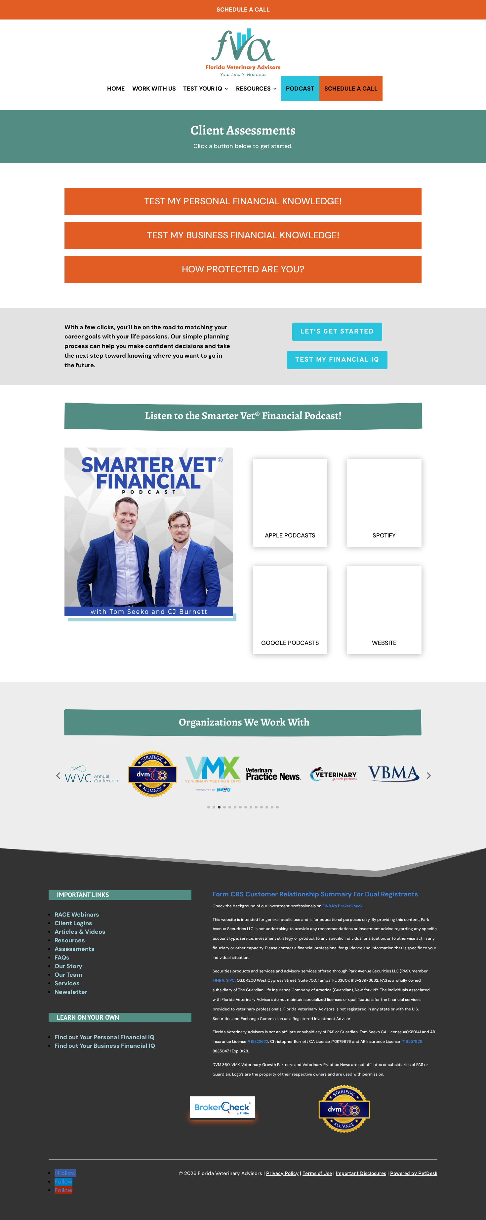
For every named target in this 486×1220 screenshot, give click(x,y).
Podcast (300, 89)
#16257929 (412, 1041)
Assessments (75, 949)
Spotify (384, 535)
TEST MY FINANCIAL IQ (337, 360)
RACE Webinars (77, 915)
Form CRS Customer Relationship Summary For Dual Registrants (315, 894)
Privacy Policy (282, 1174)
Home (116, 89)
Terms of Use (317, 1174)
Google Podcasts (290, 643)
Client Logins (73, 923)
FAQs (62, 958)
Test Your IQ (202, 89)
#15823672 (257, 1041)
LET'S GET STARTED (337, 332)
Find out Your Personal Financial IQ (104, 1037)
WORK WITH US (154, 89)
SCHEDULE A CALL (351, 89)
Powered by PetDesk (413, 1174)
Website (384, 643)
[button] (57, 775)
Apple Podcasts (290, 535)
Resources (253, 89)
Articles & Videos (80, 932)
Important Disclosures (361, 1174)
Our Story (68, 966)
